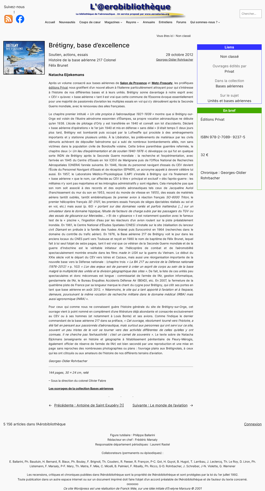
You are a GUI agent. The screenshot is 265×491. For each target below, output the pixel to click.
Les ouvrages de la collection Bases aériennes (81, 388)
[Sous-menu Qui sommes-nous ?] (219, 22)
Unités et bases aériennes (229, 101)
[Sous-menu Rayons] (138, 22)
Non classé (183, 35)
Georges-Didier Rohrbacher (174, 59)
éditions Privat (58, 87)
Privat (229, 71)
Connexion (253, 424)
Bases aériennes (229, 86)
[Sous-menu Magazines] (121, 22)
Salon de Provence (133, 83)
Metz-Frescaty (162, 83)
